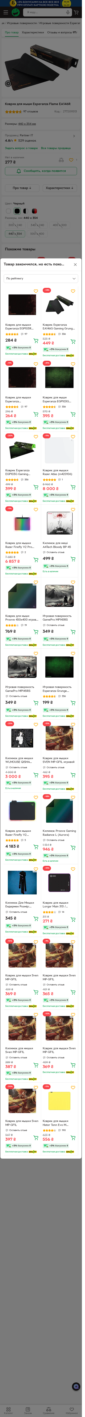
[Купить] (36, 340)
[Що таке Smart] (33, 354)
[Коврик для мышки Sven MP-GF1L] (22, 955)
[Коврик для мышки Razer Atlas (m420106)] (60, 450)
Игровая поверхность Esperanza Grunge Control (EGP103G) (57, 689)
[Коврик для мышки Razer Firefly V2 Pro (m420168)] (22, 523)
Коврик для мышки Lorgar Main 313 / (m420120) (55, 905)
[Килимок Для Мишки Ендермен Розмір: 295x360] (22, 883)
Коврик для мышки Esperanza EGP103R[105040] (18, 400)
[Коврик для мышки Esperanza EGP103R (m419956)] (22, 305)
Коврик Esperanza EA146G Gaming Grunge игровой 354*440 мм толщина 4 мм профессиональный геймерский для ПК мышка (58, 327)
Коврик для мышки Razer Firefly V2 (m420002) (18, 833)
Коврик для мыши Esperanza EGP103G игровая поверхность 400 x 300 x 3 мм (57, 400)
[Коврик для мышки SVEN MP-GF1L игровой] (60, 738)
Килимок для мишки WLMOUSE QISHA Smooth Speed (19, 761)
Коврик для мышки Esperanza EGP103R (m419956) (18, 327)
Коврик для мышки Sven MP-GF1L (21, 977)
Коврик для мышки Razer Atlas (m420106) (57, 472)
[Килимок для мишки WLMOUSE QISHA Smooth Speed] (22, 738)
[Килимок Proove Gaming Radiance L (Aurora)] (60, 811)
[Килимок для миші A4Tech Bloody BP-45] (60, 523)
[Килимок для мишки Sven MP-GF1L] (22, 1028)
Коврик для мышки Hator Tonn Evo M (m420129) (55, 1123)
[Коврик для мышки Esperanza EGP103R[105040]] (22, 378)
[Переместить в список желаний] (36, 291)
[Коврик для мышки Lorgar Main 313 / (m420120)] (60, 883)
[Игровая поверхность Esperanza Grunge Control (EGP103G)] (60, 667)
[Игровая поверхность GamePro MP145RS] (60, 596)
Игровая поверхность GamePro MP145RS (57, 618)
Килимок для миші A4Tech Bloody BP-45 (57, 545)
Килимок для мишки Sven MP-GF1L (19, 1050)
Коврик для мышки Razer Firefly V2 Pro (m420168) (18, 545)
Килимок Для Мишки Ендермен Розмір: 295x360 (19, 905)
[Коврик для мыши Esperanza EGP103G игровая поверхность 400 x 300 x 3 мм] (60, 378)
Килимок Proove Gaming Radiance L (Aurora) (59, 833)
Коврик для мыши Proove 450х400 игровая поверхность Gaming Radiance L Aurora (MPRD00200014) (22, 618)
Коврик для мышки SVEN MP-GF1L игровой (58, 760)
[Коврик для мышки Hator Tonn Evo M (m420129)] (60, 1101)
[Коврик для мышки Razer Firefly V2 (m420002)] (22, 811)
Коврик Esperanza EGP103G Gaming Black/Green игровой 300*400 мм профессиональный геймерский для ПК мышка (19, 473)
